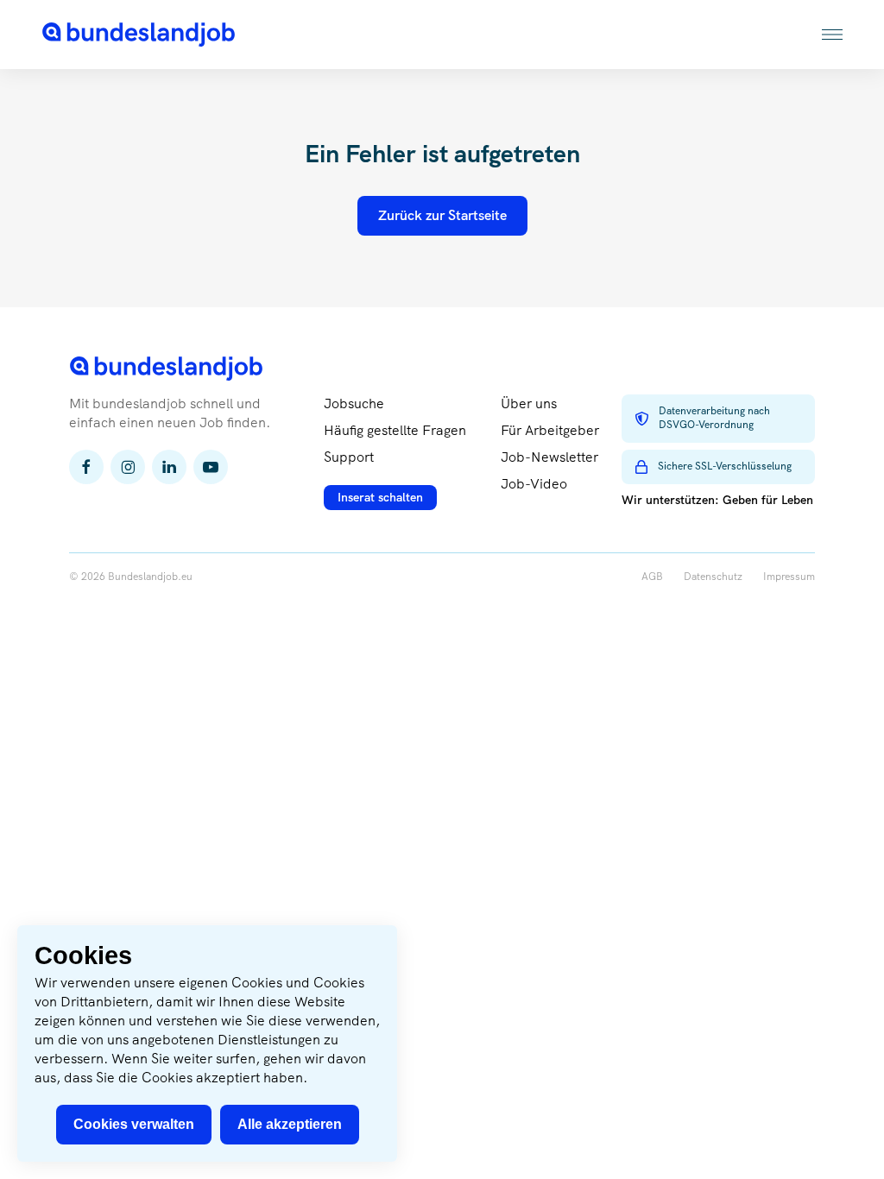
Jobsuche (354, 403)
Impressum (789, 577)
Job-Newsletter (549, 457)
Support (349, 457)
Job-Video (534, 484)
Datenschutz (713, 577)
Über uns (529, 403)
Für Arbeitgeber (550, 430)
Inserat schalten (380, 497)
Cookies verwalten (133, 1124)
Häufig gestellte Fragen (395, 430)
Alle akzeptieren (289, 1124)
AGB (652, 577)
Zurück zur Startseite (442, 215)
